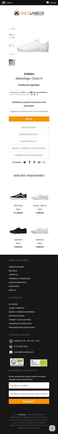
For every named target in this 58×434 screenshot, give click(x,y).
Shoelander (22, 414)
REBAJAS (12, 290)
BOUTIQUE (13, 271)
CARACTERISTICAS (28, 134)
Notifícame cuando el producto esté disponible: (29, 104)
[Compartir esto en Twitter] (24, 162)
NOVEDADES (14, 286)
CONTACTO (13, 275)
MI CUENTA (13, 304)
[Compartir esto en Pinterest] (34, 162)
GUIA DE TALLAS (29, 141)
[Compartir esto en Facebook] (29, 162)
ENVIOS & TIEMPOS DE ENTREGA (28, 148)
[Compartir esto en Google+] (39, 162)
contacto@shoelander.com (23, 352)
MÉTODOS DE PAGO (16, 316)
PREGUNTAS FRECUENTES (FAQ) (22, 327)
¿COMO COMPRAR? (16, 308)
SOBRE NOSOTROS (16, 267)
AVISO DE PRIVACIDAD (17, 282)
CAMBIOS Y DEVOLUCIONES (20, 320)
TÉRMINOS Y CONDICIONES (20, 279)
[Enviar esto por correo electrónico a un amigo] (43, 162)
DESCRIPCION (28, 127)
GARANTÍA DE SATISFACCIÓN (20, 324)
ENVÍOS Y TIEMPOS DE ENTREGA (22, 312)
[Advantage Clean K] (33, 40)
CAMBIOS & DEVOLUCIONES (28, 155)
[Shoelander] (29, 12)
